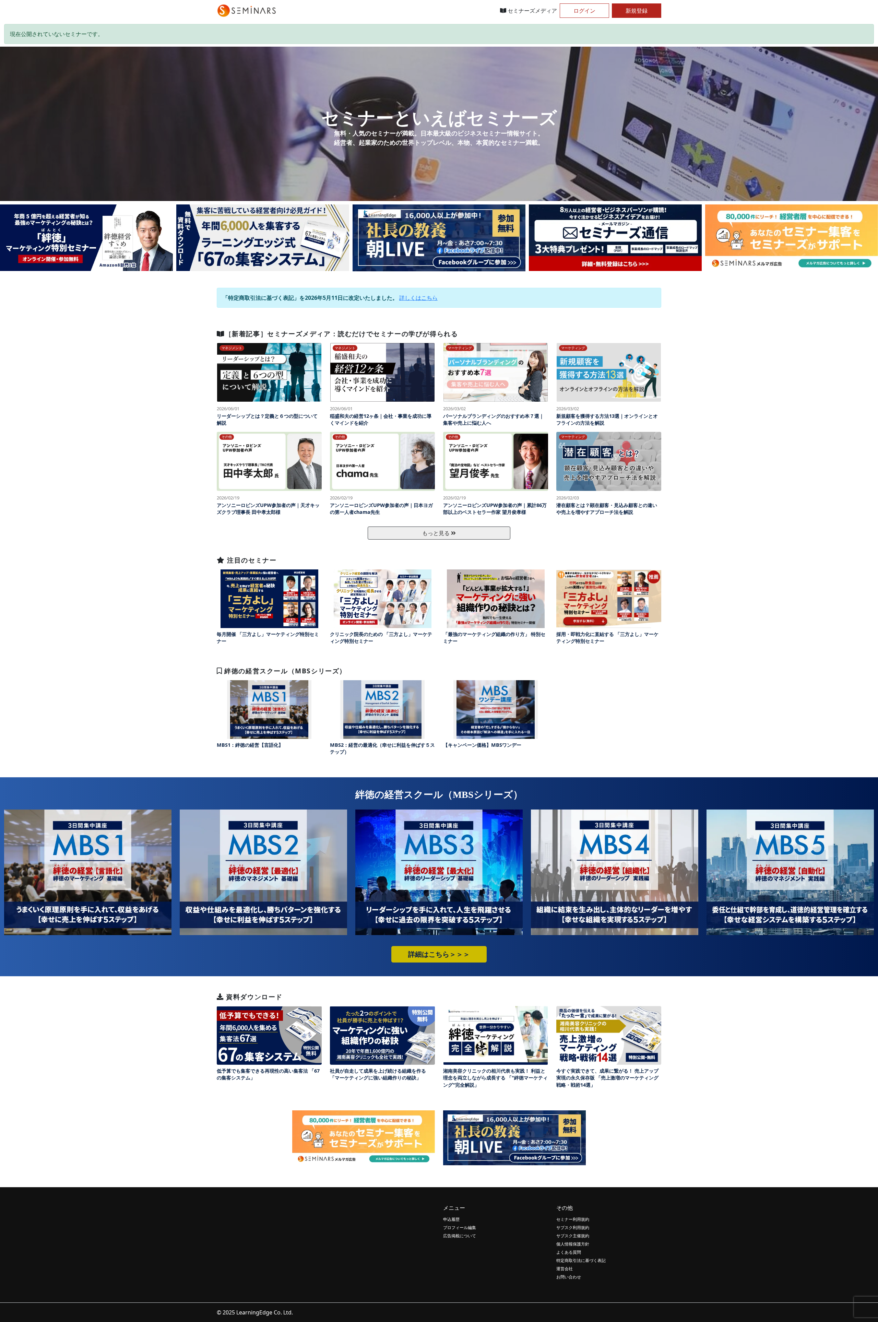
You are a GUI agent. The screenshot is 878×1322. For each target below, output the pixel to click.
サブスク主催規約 (572, 1236)
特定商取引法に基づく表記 (581, 1260)
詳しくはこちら (418, 298)
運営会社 (564, 1269)
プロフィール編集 (459, 1227)
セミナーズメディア (531, 10)
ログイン (584, 10)
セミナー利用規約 (572, 1219)
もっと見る (436, 533)
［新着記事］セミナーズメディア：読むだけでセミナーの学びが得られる (341, 333)
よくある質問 (568, 1252)
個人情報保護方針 (572, 1244)
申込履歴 (451, 1219)
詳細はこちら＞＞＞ (439, 954)
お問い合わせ (568, 1277)
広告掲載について (459, 1236)
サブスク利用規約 (572, 1227)
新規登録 (637, 10)
